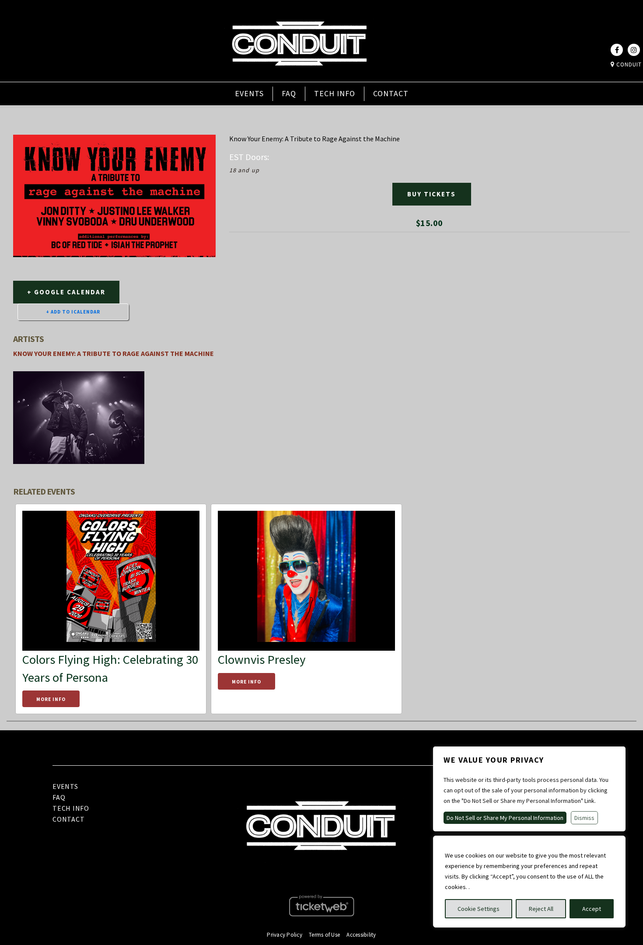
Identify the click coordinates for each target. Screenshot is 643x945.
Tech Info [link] (334, 93)
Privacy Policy (284, 934)
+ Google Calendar (66, 292)
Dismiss (584, 818)
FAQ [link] (289, 93)
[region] (529, 882)
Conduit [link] (628, 64)
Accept (591, 909)
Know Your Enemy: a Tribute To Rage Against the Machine (113, 353)
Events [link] (249, 93)
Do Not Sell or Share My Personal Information (505, 818)
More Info (51, 699)
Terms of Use (324, 934)
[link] (299, 75)
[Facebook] (617, 50)
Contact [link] (391, 93)
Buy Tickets (431, 194)
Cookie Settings (479, 909)
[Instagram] (634, 50)
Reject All (541, 909)
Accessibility (361, 934)
